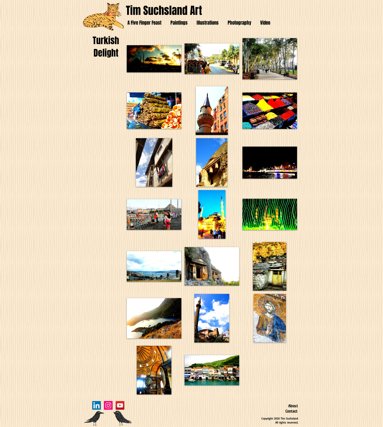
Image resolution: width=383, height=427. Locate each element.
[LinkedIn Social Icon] (96, 405)
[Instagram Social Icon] (108, 405)
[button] (154, 58)
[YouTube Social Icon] (120, 405)
